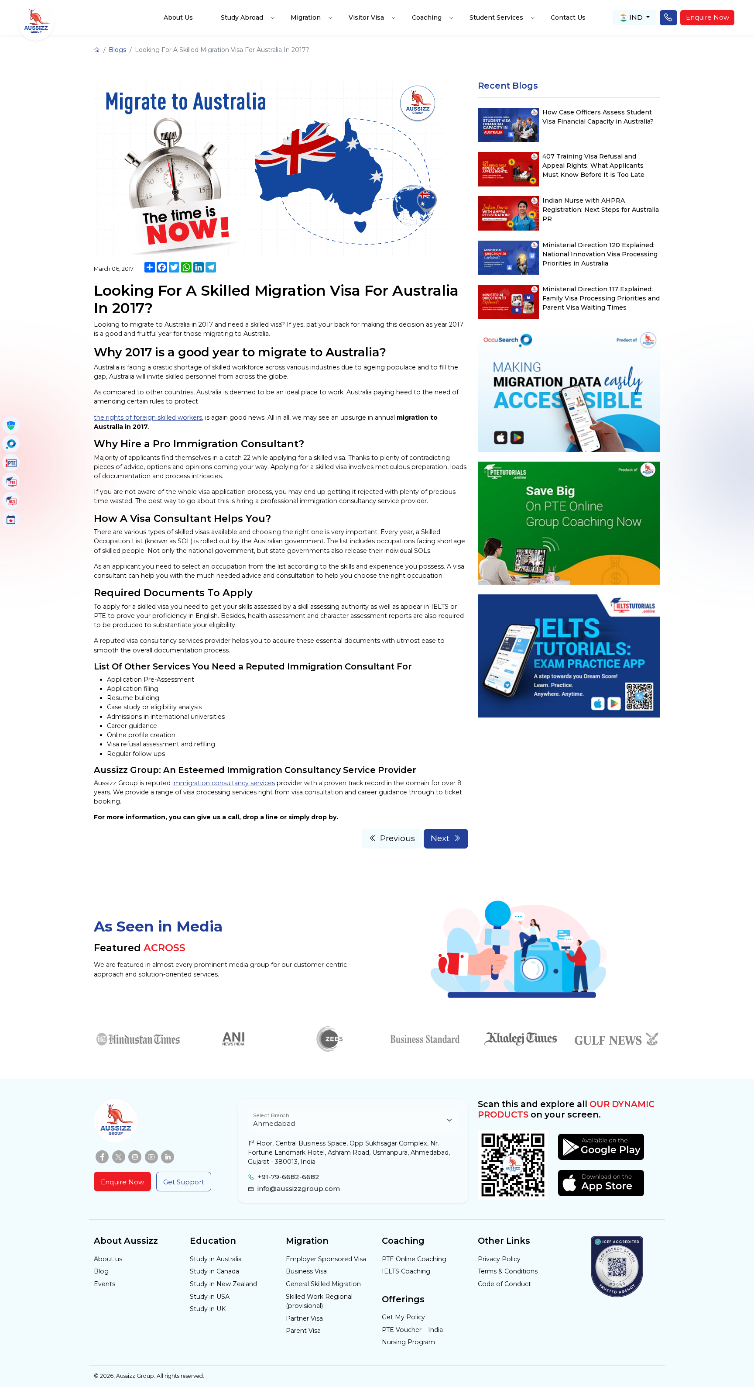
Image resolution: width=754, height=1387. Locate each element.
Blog (101, 1271)
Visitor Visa (366, 17)
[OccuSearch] (11, 443)
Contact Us (568, 17)
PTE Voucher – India (412, 1330)
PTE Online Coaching (414, 1259)
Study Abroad (242, 17)
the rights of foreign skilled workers (148, 417)
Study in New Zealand (223, 1284)
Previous (397, 838)
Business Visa (306, 1271)
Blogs (117, 50)
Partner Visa (304, 1318)
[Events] (11, 519)
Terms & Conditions (508, 1271)
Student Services (496, 17)
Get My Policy (403, 1317)
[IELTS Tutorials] (11, 500)
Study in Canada (214, 1271)
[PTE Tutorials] (11, 481)
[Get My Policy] (11, 425)
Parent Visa (303, 1331)
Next (440, 838)
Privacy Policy (499, 1259)
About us (108, 1259)
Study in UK (208, 1309)
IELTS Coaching (406, 1271)
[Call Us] (668, 18)
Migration (306, 17)
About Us (178, 17)
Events (104, 1284)
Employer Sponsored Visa (326, 1259)
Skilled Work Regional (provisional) (319, 1301)
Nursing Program (408, 1342)
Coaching (427, 17)
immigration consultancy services (223, 783)
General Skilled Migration (323, 1284)
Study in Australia (216, 1259)
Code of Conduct (504, 1284)
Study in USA (210, 1297)
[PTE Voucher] (11, 462)
